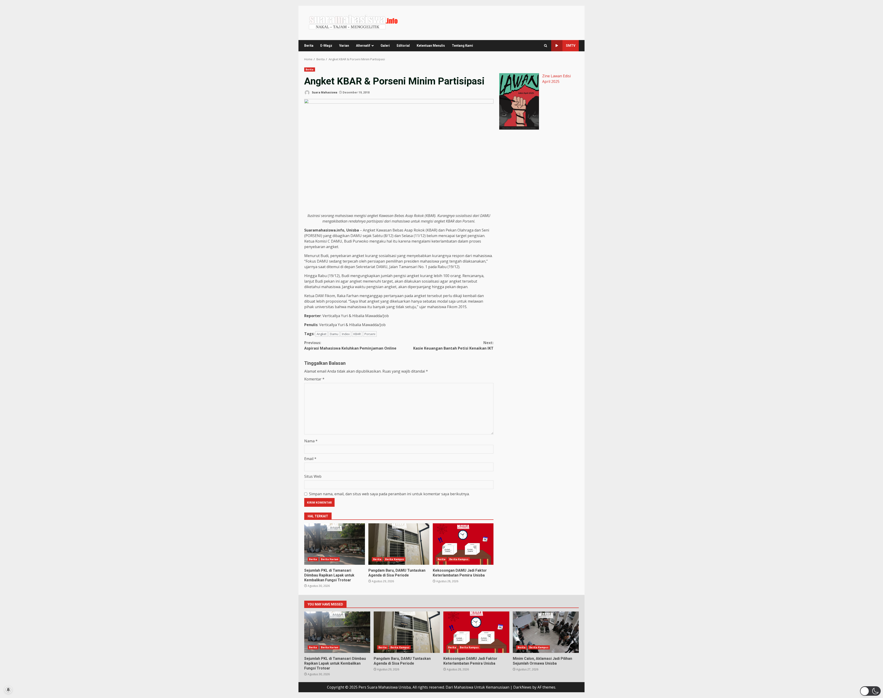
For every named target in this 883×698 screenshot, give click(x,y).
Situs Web (312, 476)
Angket (321, 334)
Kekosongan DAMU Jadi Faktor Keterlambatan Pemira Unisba (463, 544)
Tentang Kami (462, 45)
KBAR (357, 334)
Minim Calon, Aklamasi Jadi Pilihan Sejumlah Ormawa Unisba (546, 632)
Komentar (314, 379)
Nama (311, 440)
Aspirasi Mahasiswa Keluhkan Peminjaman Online (350, 345)
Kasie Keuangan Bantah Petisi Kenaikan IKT (453, 345)
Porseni (369, 334)
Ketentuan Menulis (431, 45)
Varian (344, 45)
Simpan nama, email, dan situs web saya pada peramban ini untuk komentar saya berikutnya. (389, 493)
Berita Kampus (394, 559)
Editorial (403, 45)
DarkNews (522, 687)
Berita (308, 45)
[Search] (545, 45)
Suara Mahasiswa (324, 92)
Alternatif (363, 45)
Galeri (385, 45)
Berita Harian (329, 559)
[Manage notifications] (8, 689)
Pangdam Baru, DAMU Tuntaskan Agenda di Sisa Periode (398, 544)
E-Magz (326, 45)
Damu (334, 334)
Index (346, 334)
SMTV (570, 45)
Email (310, 458)
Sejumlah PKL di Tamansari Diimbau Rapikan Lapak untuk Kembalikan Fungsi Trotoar (334, 544)
